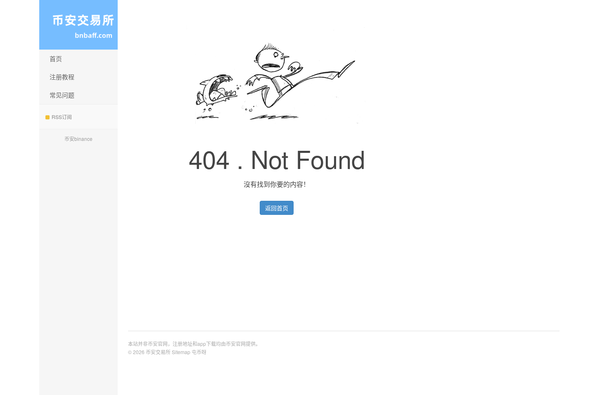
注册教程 (62, 76)
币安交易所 (78, 25)
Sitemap (181, 351)
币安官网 (236, 343)
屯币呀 (199, 351)
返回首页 (276, 208)
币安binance (78, 138)
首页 (56, 58)
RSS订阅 (62, 116)
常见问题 (62, 94)
